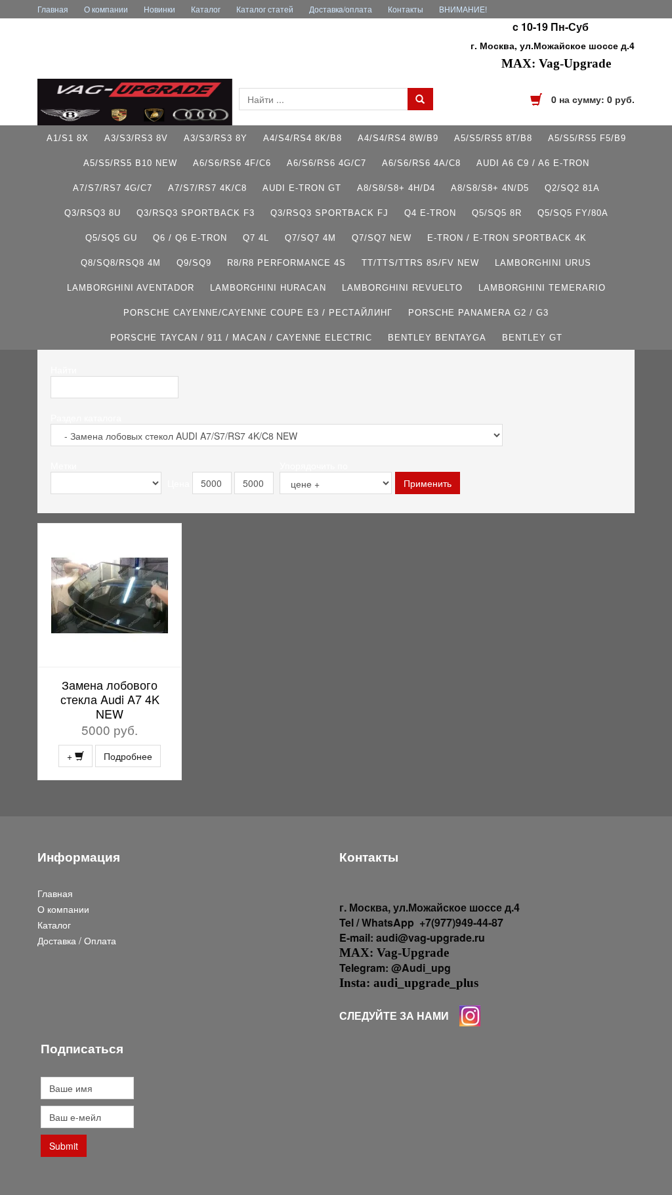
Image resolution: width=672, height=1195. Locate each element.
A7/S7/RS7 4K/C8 (207, 188)
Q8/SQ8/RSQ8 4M (121, 263)
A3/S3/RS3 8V (136, 138)
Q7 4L (256, 238)
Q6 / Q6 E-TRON (190, 238)
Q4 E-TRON (430, 213)
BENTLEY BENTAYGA (437, 338)
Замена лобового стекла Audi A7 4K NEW (109, 699)
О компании (106, 8)
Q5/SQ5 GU (111, 238)
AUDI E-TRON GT (301, 188)
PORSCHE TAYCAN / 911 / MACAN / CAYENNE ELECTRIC (241, 338)
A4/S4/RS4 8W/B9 (398, 138)
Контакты (405, 8)
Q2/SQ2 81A (572, 188)
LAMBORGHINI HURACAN (268, 288)
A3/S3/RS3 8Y (215, 138)
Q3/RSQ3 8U (92, 213)
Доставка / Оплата (76, 940)
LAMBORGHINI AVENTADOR (130, 288)
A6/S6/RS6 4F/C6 (232, 163)
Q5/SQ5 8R (497, 213)
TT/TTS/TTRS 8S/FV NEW (420, 263)
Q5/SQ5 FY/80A (572, 213)
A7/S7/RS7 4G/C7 (112, 188)
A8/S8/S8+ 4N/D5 (490, 188)
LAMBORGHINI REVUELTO (402, 288)
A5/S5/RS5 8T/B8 (493, 138)
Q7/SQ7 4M (310, 238)
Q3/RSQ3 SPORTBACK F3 (195, 213)
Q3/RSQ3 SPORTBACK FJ (329, 213)
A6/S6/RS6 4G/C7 (326, 163)
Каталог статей (264, 8)
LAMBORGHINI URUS (543, 263)
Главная (52, 8)
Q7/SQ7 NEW (381, 238)
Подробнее (128, 756)
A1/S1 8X (68, 138)
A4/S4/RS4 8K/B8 (302, 138)
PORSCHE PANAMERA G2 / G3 (478, 313)
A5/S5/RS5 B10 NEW (130, 163)
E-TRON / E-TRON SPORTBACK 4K (507, 238)
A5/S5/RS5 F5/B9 (587, 138)
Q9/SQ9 (194, 263)
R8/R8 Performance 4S (286, 263)
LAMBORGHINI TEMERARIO (542, 288)
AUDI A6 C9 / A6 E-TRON (532, 163)
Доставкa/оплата (340, 8)
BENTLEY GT (532, 338)
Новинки (159, 8)
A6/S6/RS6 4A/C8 (421, 163)
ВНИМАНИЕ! (463, 8)
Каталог (205, 8)
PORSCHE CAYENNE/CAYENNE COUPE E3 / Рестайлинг (257, 313)
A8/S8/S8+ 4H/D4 (396, 188)
